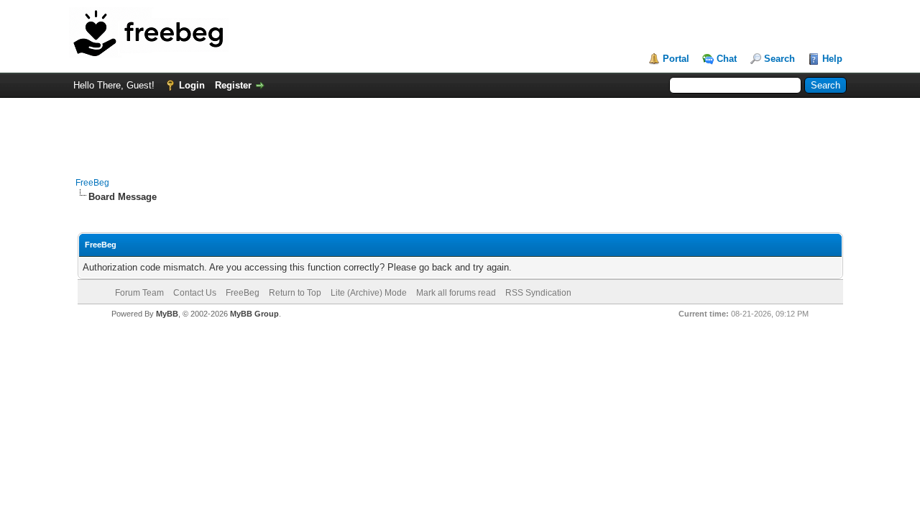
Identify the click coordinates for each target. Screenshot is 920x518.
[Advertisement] (460, 130)
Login (192, 85)
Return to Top (295, 293)
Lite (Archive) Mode (369, 293)
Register (233, 85)
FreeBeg (92, 183)
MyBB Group (254, 313)
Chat (727, 58)
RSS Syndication (538, 293)
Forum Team (139, 293)
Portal (676, 58)
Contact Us (194, 293)
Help (832, 58)
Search (779, 58)
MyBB (167, 313)
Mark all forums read (456, 293)
